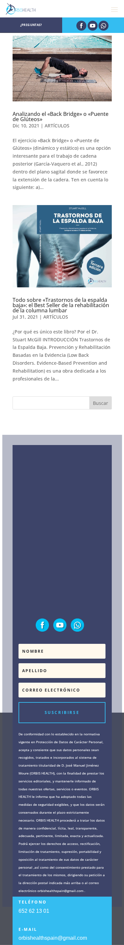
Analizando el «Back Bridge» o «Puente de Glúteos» (60, 116)
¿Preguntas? (31, 25)
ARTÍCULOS (57, 125)
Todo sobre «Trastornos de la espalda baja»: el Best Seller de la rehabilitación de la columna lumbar (61, 305)
